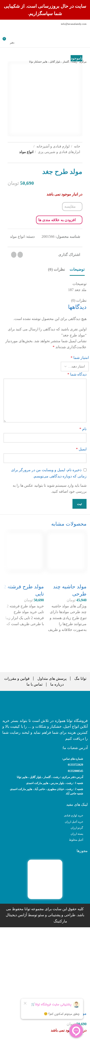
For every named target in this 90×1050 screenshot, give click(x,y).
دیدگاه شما (77, 374)
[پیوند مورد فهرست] (45, 765)
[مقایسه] (81, 577)
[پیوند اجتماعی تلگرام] (13, 255)
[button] (81, 650)
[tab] (77, 269)
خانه (76, 146)
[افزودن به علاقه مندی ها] (81, 638)
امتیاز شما (80, 358)
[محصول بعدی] (11, 160)
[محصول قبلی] (24, 160)
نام (83, 429)
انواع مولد (26, 152)
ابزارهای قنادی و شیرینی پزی (58, 152)
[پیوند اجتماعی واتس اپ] (20, 255)
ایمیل (81, 449)
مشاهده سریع (81, 662)
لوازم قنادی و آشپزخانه (53, 146)
